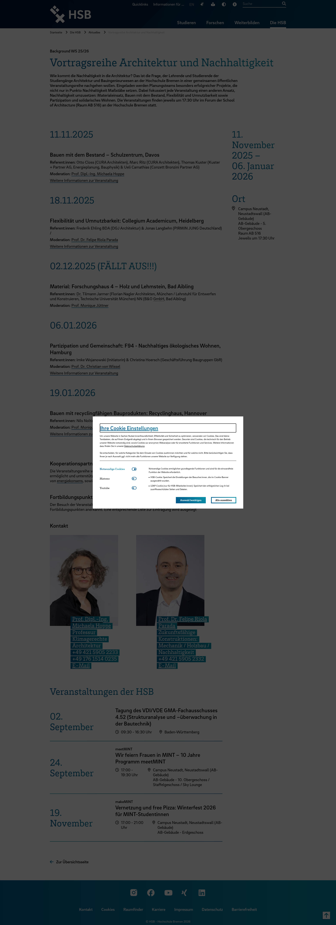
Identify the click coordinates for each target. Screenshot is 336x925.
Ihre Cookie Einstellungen (129, 428)
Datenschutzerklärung (134, 446)
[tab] (116, 469)
